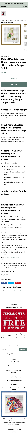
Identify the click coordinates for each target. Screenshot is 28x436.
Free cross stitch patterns (14, 366)
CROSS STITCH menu (14, 361)
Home (2, 20)
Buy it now (14, 84)
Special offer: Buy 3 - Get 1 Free (14, 307)
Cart (25, 6)
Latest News (14, 304)
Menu (4, 6)
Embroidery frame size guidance (14, 370)
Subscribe (23, 349)
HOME (14, 359)
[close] (26, 427)
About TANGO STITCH (14, 357)
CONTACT (14, 368)
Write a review (18, 291)
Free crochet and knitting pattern (14, 380)
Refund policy (14, 372)
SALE (14, 363)
